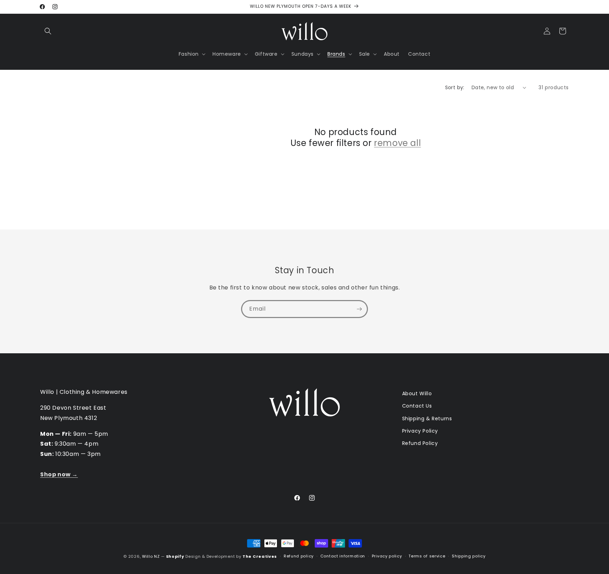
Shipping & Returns (427, 418)
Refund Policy (420, 443)
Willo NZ (151, 556)
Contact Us (417, 405)
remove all (397, 143)
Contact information (342, 556)
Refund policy (299, 556)
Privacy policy (387, 556)
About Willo (417, 393)
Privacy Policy (420, 430)
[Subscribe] (359, 309)
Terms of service (426, 556)
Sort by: (455, 87)
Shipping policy (469, 556)
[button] (48, 31)
